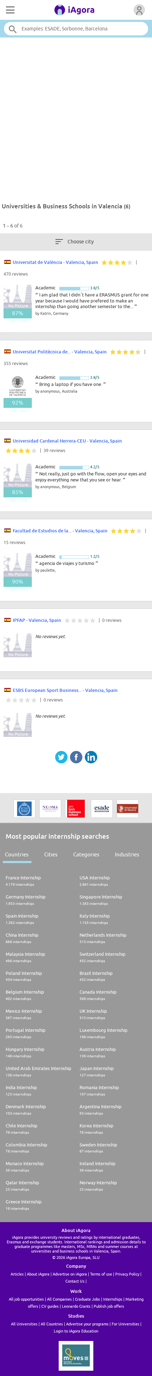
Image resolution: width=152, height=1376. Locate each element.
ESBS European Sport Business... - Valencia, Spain (65, 690)
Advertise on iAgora (70, 1274)
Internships (112, 1299)
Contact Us (74, 1281)
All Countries (52, 1324)
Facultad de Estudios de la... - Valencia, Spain (60, 530)
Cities (51, 854)
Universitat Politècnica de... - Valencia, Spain (60, 351)
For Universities (125, 1324)
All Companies (59, 1299)
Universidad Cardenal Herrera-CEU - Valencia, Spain (67, 441)
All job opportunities (26, 1299)
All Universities (24, 1324)
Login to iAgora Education (76, 1331)
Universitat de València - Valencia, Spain (55, 262)
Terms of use (101, 1274)
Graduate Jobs (87, 1299)
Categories (86, 854)
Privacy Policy (127, 1274)
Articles (17, 1274)
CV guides (50, 1306)
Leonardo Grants (76, 1306)
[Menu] (9, 9)
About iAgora (38, 1274)
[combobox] (76, 28)
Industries (127, 854)
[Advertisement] (76, 116)
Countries (17, 854)
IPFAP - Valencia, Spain (37, 620)
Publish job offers (109, 1306)
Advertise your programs (87, 1324)
